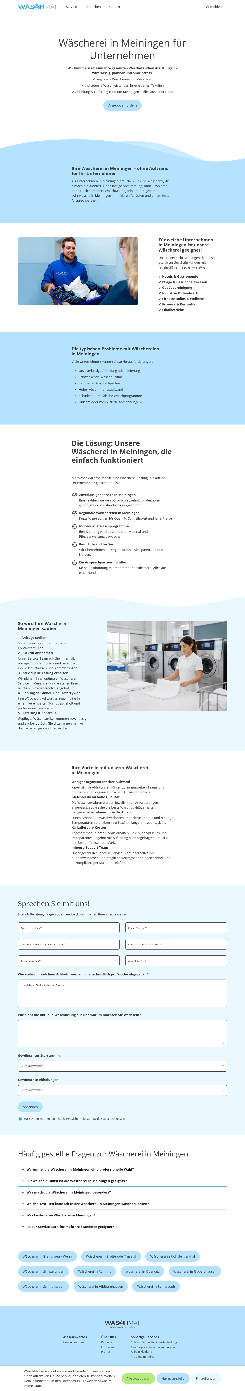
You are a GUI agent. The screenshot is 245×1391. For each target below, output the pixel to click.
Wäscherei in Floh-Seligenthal (172, 1256)
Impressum (32, 1385)
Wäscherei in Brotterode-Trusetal (111, 1256)
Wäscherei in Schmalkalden (43, 1286)
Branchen (93, 6)
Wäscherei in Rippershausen (194, 1271)
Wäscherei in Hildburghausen (100, 1286)
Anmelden (214, 6)
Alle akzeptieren (138, 1378)
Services (72, 6)
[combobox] (176, 944)
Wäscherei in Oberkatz (142, 1271)
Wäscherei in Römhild (94, 1271)
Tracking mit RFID (142, 1357)
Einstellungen (206, 1378)
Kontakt (114, 6)
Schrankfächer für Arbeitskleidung (154, 1342)
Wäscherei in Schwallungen (43, 1271)
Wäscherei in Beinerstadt (156, 1286)
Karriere (106, 1342)
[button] (122, 1169)
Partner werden (73, 1342)
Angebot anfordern (122, 105)
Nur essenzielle (173, 1378)
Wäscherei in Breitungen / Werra (47, 1256)
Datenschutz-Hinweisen (79, 1381)
